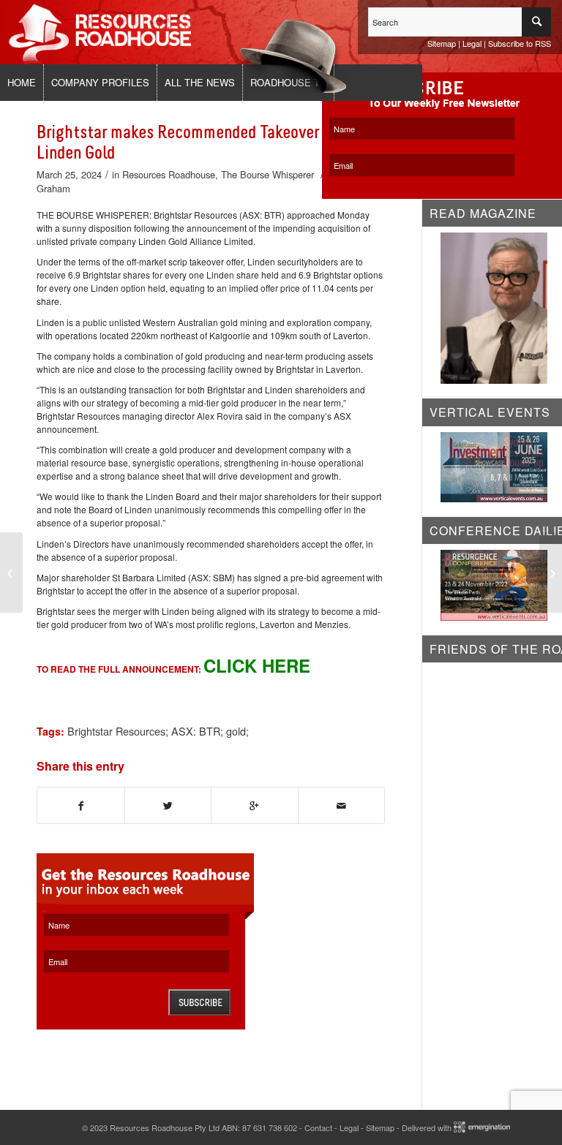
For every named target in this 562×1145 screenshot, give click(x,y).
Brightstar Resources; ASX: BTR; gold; (158, 730)
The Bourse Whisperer (267, 174)
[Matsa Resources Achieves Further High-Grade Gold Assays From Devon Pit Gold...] (11, 572)
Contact (318, 1127)
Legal (472, 43)
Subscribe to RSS (519, 43)
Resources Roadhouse (168, 174)
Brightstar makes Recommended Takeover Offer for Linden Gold (208, 142)
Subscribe (199, 1002)
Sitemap (441, 43)
